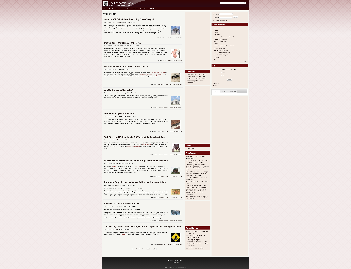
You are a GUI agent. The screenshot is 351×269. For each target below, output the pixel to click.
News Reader (144, 9)
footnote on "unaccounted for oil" (224, 37)
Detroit (114, 166)
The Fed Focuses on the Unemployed (197, 197)
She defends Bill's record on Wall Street (150, 74)
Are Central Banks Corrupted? (119, 89)
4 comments (172, 176)
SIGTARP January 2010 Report (196, 248)
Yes (223, 72)
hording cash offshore (133, 146)
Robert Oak (115, 140)
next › (149, 249)
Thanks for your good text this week (224, 46)
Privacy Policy (175, 262)
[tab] (216, 91)
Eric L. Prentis (115, 206)
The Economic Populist (122, 3)
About (111, 9)
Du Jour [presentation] (224, 91)
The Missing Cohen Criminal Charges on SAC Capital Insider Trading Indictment (142, 226)
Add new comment (170, 37)
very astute (217, 35)
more (245, 61)
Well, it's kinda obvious (220, 41)
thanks (216, 30)
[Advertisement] (193, 40)
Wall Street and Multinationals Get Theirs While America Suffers (134, 137)
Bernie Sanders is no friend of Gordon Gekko (126, 66)
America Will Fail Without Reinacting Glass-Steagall (129, 19)
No (223, 75)
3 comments (172, 84)
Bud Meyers (115, 69)
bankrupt (137, 166)
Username (216, 14)
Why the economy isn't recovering (196, 156)
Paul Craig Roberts (117, 22)
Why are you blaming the (221, 55)
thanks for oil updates (220, 39)
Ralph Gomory (115, 185)
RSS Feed (153, 9)
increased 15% (146, 145)
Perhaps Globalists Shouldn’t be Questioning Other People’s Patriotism (196, 81)
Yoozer (216, 43)
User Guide (190, 148)
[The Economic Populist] (105, 5)
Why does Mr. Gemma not (221, 50)
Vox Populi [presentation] (233, 91)
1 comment (172, 244)
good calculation (218, 28)
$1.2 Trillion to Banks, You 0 (194, 181)
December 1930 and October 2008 (196, 177)
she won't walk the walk (158, 72)
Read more (179, 37)
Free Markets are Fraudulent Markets (121, 203)
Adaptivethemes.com (182, 267)
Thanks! (216, 32)
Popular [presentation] (216, 91)
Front (105, 9)
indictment (125, 234)
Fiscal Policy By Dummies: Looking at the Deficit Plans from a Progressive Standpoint (197, 173)
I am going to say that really (222, 52)
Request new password (220, 21)
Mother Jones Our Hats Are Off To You (122, 42)
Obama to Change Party (193, 168)
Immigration (217, 57)
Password (216, 17)
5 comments (172, 155)
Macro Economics (133, 9)
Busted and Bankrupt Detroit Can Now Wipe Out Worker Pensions (136, 160)
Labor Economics (120, 9)
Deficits (216, 59)
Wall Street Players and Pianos (119, 113)
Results (215, 85)
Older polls (216, 84)
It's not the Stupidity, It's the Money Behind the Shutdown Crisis (135, 182)
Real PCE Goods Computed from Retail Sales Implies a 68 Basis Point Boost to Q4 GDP (196, 187)
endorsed (154, 76)
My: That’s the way (219, 48)
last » (154, 249)
